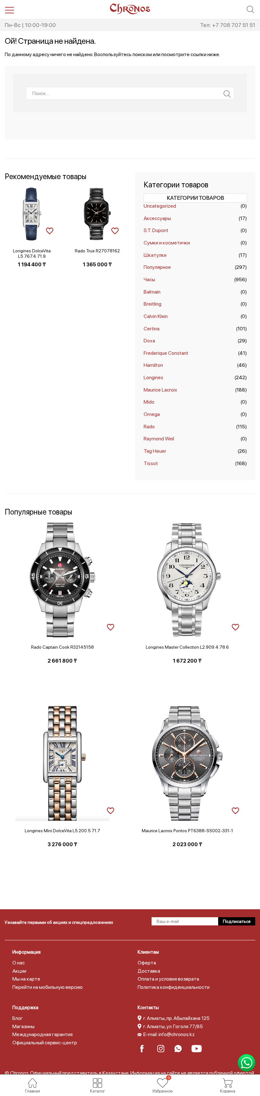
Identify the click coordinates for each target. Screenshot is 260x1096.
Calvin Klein (156, 316)
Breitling (152, 304)
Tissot (151, 463)
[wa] (179, 1048)
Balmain (152, 292)
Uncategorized (160, 206)
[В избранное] (50, 230)
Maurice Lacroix (160, 390)
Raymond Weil (159, 439)
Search (227, 94)
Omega (152, 414)
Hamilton (153, 365)
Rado (149, 427)
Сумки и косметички (167, 243)
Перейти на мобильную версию (47, 987)
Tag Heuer (155, 451)
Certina (151, 329)
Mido (149, 402)
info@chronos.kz (177, 1034)
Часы (149, 279)
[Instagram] (162, 1048)
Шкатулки (155, 255)
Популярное (157, 267)
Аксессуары (157, 218)
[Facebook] (145, 1048)
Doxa (149, 341)
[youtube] (197, 1048)
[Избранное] (162, 1083)
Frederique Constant (166, 353)
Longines (153, 377)
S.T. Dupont (156, 230)
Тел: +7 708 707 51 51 (227, 25)
